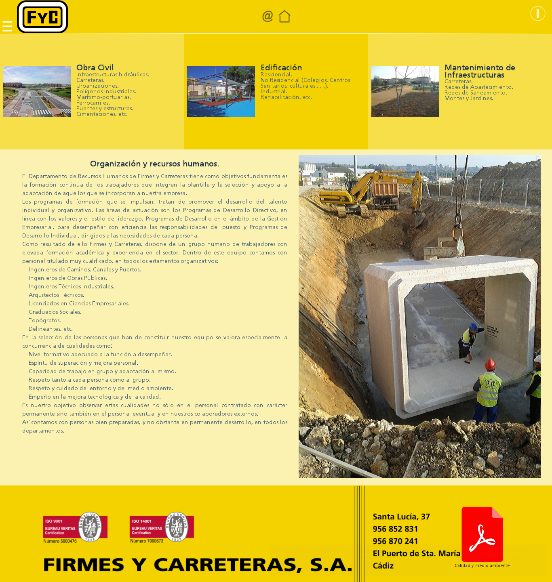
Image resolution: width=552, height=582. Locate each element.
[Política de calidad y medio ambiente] (482, 534)
